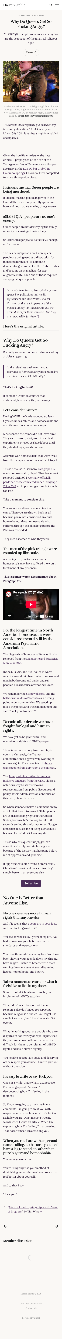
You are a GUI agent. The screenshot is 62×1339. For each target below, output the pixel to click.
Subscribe (31, 883)
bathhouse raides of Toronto (21, 698)
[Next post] (57, 1226)
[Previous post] (5, 1226)
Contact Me (31, 1308)
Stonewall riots (35, 693)
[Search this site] (50, 5)
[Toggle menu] (57, 5)
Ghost (37, 1317)
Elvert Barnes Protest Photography (35, 115)
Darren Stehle (14, 5)
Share (29, 52)
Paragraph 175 (46, 469)
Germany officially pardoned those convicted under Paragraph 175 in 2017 (30, 482)
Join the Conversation (31, 1303)
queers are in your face (42, 923)
